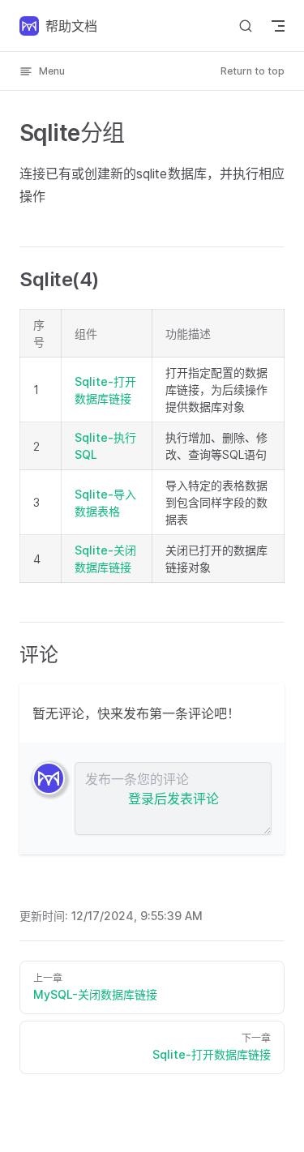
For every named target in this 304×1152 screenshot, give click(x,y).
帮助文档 (71, 26)
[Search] (246, 25)
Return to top (253, 71)
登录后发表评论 (173, 798)
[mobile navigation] (278, 26)
